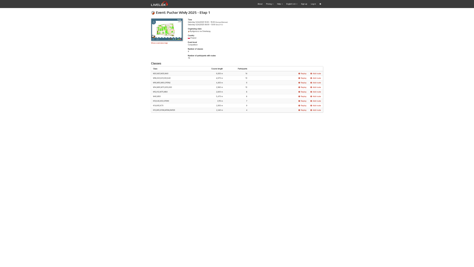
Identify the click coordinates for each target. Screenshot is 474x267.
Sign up (304, 4)
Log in (313, 4)
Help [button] (279, 4)
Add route (317, 73)
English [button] (291, 4)
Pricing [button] (269, 4)
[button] (320, 4)
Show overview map (159, 43)
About (260, 4)
